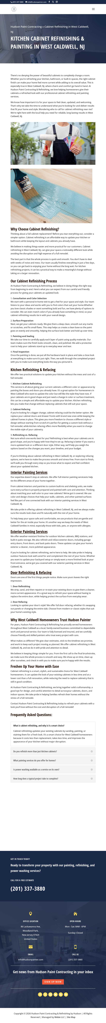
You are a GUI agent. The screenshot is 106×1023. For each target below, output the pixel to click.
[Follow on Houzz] (56, 994)
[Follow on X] (45, 994)
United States (30, 939)
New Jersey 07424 (30, 934)
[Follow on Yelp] (61, 994)
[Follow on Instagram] (50, 994)
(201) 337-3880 (28, 888)
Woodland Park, (30, 930)
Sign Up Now (53, 981)
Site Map (71, 1017)
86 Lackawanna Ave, (30, 926)
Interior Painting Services (29, 472)
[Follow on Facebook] (40, 994)
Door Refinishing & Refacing (31, 572)
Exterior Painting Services (29, 531)
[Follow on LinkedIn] (66, 994)
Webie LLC (59, 1017)
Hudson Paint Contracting (26, 26)
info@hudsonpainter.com (30, 959)
